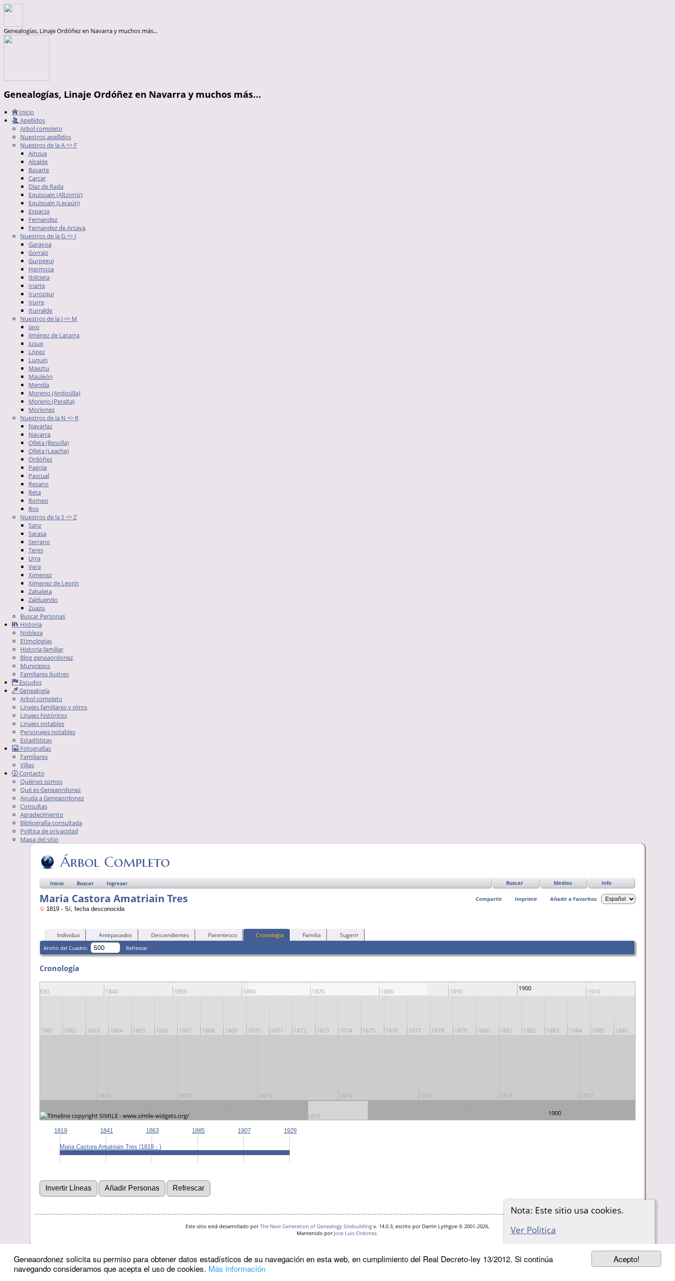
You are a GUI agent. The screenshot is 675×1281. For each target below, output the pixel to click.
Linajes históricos (43, 715)
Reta (34, 492)
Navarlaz (40, 426)
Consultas (33, 806)
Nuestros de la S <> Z (48, 517)
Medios (563, 882)
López (36, 352)
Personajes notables (47, 732)
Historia (30, 624)
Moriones (41, 409)
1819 (60, 1130)
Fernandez (42, 219)
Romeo (38, 500)
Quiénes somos (41, 781)
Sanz (34, 525)
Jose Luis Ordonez (355, 1233)
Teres (35, 550)
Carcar (37, 178)
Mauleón (40, 376)
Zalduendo (43, 600)
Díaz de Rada (45, 186)
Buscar (514, 882)
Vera (34, 566)
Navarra (39, 434)
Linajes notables (42, 723)
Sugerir (349, 935)
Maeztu (38, 368)
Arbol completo (41, 128)
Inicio (26, 112)
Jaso (33, 327)
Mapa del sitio (39, 839)
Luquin (38, 360)
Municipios (35, 666)
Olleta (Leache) (48, 451)
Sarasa (37, 533)
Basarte (38, 170)
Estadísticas (36, 740)
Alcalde (38, 161)
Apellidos (32, 120)
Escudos (30, 682)
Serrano (39, 542)
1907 (244, 1130)
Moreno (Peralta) (51, 401)
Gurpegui (41, 261)
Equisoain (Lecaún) (54, 203)
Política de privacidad (49, 831)
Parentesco (222, 935)
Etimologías (36, 641)
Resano (38, 484)
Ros (33, 509)
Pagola (37, 467)
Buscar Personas (42, 616)
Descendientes (170, 935)
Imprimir (526, 898)
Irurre (36, 302)
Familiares (34, 757)
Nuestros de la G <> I (48, 236)
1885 (198, 1130)
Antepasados (115, 935)
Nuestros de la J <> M (48, 319)
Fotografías (35, 748)
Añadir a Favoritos (573, 898)
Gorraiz (38, 252)
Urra (34, 558)
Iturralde (40, 310)
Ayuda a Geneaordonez (52, 798)
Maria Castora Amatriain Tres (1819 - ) (110, 1146)
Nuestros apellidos (45, 137)
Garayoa (39, 244)
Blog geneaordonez (46, 657)
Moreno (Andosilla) (54, 393)
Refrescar (136, 947)
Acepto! (626, 1258)
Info (607, 882)
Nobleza (31, 633)
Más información (236, 1268)
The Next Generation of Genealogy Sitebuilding (316, 1226)
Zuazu (36, 608)
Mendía (38, 385)
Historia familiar (41, 649)
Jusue (35, 343)
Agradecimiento (41, 814)
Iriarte (36, 285)
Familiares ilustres (44, 674)
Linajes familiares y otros (53, 707)
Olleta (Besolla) (48, 442)
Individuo (68, 935)
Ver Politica (533, 1230)
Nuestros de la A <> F (48, 145)
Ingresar (117, 883)
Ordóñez (40, 459)
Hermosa (41, 269)
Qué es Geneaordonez (50, 790)
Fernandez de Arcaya (56, 228)
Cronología (270, 935)
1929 (290, 1130)
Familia (312, 935)
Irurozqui (41, 294)
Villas (27, 765)
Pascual (38, 476)
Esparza (39, 211)
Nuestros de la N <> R (49, 418)
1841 (106, 1130)
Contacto (31, 773)
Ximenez (40, 575)
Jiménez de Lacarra (53, 335)
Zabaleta (40, 591)
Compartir (489, 898)
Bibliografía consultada (51, 823)
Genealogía (34, 690)
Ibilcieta (39, 277)
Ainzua (37, 153)
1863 (152, 1130)
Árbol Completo (115, 862)
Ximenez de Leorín (53, 583)
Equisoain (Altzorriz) (55, 195)
